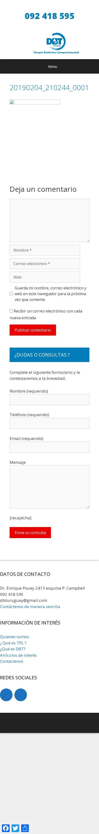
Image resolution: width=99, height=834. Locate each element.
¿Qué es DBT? (12, 649)
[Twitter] (20, 694)
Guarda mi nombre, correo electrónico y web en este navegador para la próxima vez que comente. (50, 293)
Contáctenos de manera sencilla (30, 606)
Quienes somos (14, 636)
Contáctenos (11, 661)
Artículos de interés (18, 655)
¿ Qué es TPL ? (13, 643)
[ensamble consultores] (48, 722)
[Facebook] (6, 694)
